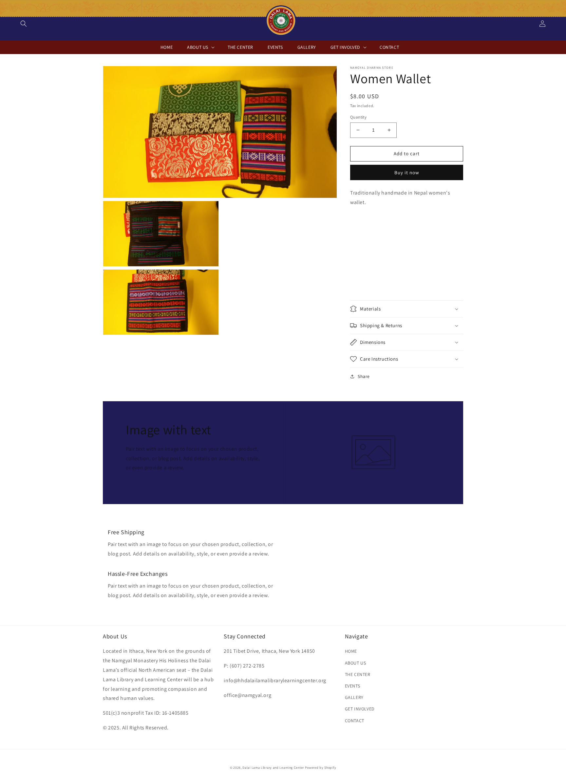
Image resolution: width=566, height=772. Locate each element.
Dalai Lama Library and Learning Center (273, 767)
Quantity (358, 117)
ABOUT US (355, 663)
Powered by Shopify (320, 767)
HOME (351, 651)
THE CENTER (357, 674)
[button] (23, 23)
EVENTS (352, 686)
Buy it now (406, 172)
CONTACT (354, 721)
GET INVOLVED (360, 709)
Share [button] (364, 376)
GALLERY (354, 697)
